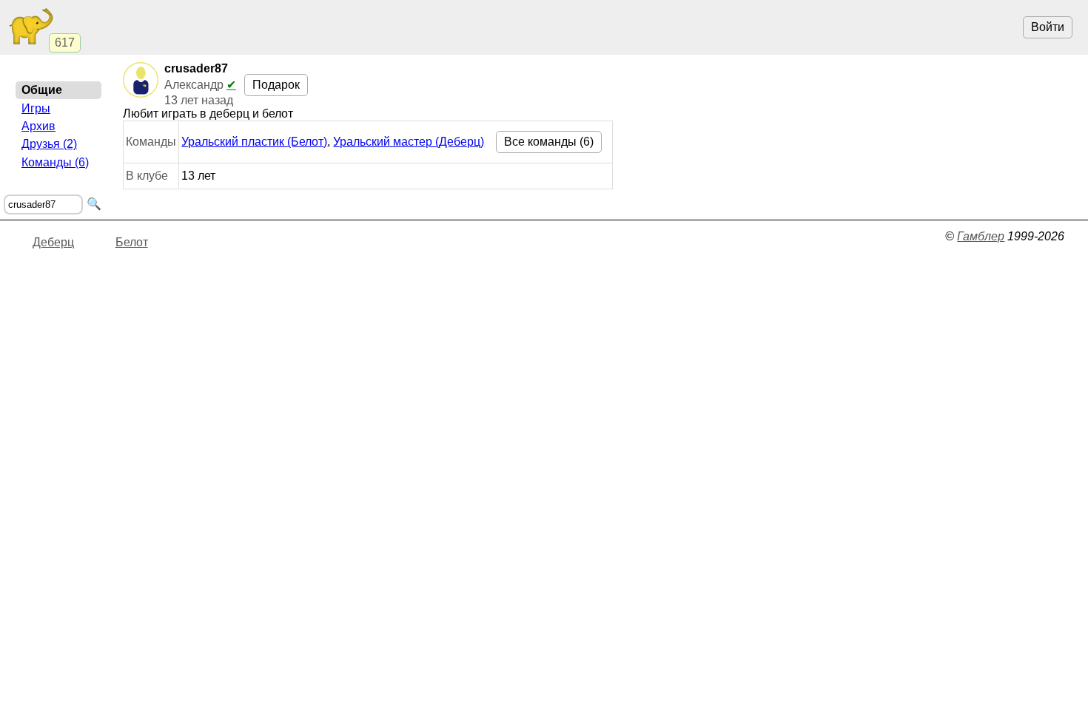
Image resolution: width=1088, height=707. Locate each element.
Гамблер (980, 236)
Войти (1047, 27)
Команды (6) (55, 162)
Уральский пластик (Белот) (254, 141)
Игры (35, 108)
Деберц (53, 242)
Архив (38, 126)
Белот (131, 242)
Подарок (276, 84)
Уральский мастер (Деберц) (408, 141)
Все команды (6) (549, 141)
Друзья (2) (49, 144)
